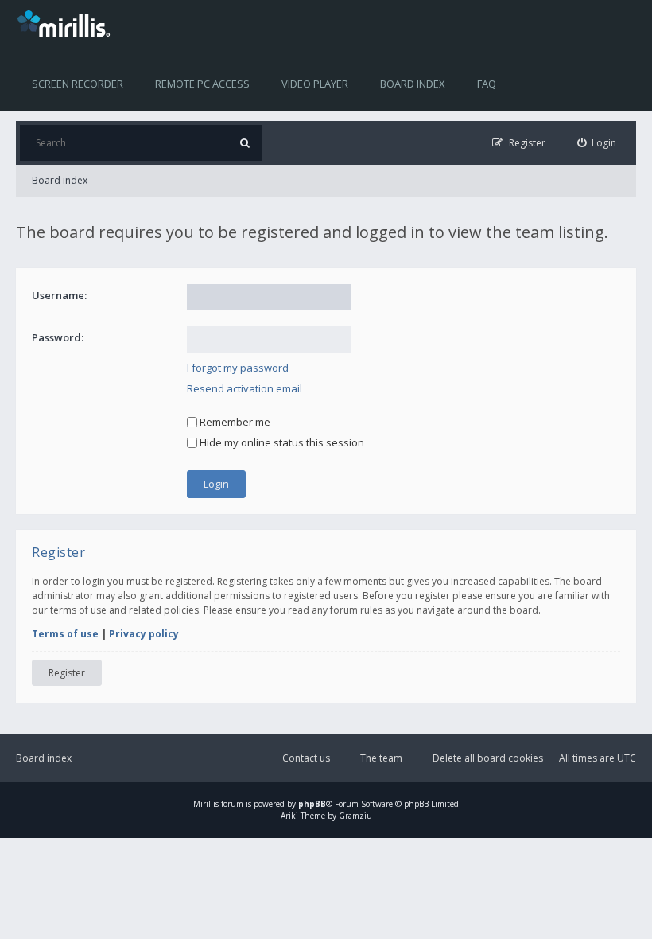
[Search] (244, 143)
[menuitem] (597, 143)
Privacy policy (144, 634)
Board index (412, 83)
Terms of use (65, 634)
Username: (59, 295)
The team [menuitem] (381, 758)
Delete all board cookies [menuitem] (488, 758)
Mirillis (206, 803)
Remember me (233, 422)
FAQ (486, 83)
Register (67, 673)
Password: (57, 337)
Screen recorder (77, 83)
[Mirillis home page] (67, 22)
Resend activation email (244, 388)
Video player (314, 83)
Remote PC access (202, 83)
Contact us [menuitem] (306, 758)
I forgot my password (238, 367)
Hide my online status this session (280, 442)
